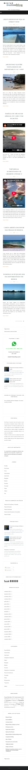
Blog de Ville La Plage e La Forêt (12, 724)
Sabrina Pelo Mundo (10, 731)
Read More (6, 161)
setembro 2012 (7, 599)
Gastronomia (7, 473)
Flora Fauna (6, 468)
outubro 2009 (7, 621)
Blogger (18, 9)
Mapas (5, 660)
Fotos (5, 470)
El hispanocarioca (9, 726)
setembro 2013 (7, 591)
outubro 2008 (7, 636)
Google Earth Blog (10, 736)
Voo (5, 493)
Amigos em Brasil (9, 746)
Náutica (5, 480)
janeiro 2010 (7, 619)
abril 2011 (6, 611)
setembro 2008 (7, 639)
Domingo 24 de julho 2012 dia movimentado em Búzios (14, 276)
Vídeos (5, 490)
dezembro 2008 (7, 631)
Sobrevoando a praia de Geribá (10, 331)
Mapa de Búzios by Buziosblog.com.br (14, 734)
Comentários (8, 570)
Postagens (8, 567)
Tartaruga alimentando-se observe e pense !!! (14, 171)
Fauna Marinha (7, 650)
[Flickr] (4, 3)
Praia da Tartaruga (8, 509)
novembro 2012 (7, 596)
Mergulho (6, 478)
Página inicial (6, 328)
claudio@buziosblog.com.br (14, 357)
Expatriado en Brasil (10, 729)
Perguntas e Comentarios (9, 549)
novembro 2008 (7, 634)
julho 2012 (6, 601)
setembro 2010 (7, 616)
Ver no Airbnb (7, 400)
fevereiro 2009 (7, 626)
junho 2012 (6, 604)
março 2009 (6, 624)
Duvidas (6, 465)
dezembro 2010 (7, 614)
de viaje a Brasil (9, 722)
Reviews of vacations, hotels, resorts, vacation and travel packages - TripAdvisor (14, 750)
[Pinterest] (7, 3)
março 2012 (6, 606)
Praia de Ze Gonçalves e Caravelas (11, 504)
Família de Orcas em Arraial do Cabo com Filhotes (14, 116)
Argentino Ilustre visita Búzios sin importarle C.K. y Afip (14, 67)
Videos (5, 686)
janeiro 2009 (7, 629)
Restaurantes (7, 680)
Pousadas (6, 485)
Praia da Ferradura (8, 506)
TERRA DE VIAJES (9, 744)
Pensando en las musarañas (12, 741)
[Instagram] (12, 3)
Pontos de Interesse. (8, 672)
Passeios (6, 483)
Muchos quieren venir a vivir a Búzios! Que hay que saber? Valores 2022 (16, 380)
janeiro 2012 (7, 609)
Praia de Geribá (7, 514)
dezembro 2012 (7, 594)
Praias (5, 488)
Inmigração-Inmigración (9, 657)
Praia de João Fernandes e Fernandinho (12, 511)
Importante (6, 475)
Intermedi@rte (9, 719)
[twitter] (6, 3)
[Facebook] (9, 3)
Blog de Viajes (9, 717)
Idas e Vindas (8, 739)
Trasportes (6, 682)
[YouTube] (10, 3)
